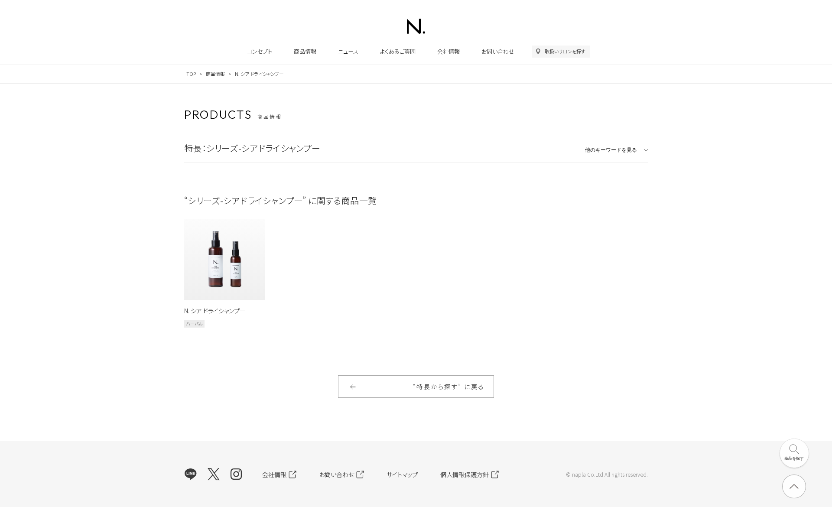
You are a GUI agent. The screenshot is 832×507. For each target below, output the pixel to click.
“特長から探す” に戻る (449, 386)
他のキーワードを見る (611, 150)
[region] (416, 74)
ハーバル (194, 323)
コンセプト (259, 51)
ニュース (348, 51)
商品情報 (305, 51)
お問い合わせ (497, 51)
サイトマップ (402, 474)
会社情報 (448, 51)
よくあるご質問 (398, 51)
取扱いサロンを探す (565, 51)
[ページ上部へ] (794, 486)
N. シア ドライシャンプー (215, 310)
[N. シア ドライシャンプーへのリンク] (224, 259)
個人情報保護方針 (464, 474)
